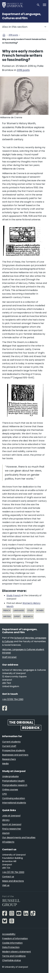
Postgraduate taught (13, 780)
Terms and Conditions (14, 956)
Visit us (5, 885)
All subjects (8, 841)
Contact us (8, 876)
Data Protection (10, 947)
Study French (14, 595)
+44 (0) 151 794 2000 (13, 872)
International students (14, 802)
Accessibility (8, 934)
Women (39, 610)
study (30, 610)
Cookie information (12, 942)
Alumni (5, 833)
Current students (11, 741)
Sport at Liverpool (11, 824)
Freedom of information (15, 938)
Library (6, 820)
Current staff (9, 746)
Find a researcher (11, 828)
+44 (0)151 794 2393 (12, 699)
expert (17, 616)
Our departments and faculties (18, 837)
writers (7, 616)
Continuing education (13, 798)
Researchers (9, 759)
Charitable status (11, 960)
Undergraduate (10, 776)
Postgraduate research (14, 785)
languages (18, 610)
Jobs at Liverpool (11, 815)
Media (5, 763)
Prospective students (13, 750)
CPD (4, 793)
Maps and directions (13, 881)
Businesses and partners (15, 754)
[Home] (18, 5)
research (28, 616)
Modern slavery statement (16, 951)
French (6, 610)
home (4, 35)
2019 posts (13, 35)
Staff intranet (9, 657)
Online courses (10, 789)
